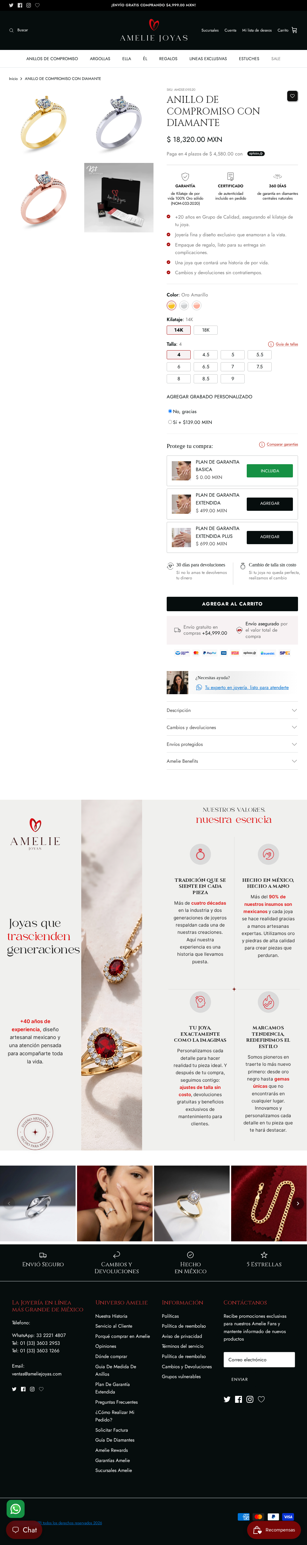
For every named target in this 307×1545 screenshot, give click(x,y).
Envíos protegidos (185, 744)
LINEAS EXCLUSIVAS (208, 59)
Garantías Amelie (112, 1460)
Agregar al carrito (270, 504)
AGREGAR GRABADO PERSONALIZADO (209, 396)
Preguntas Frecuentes (116, 1402)
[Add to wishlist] (292, 96)
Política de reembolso (184, 1326)
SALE (276, 59)
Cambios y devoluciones (191, 727)
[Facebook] (20, 5)
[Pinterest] (37, 5)
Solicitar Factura (111, 1430)
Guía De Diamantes (114, 1439)
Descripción (179, 710)
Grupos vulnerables (181, 1376)
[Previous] (9, 1203)
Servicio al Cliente (113, 1326)
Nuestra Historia (111, 1316)
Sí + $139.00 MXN (192, 422)
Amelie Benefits (182, 761)
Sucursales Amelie (113, 1470)
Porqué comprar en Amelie (122, 1336)
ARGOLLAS (100, 59)
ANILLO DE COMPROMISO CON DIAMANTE (63, 78)
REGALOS (168, 59)
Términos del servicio (183, 1346)
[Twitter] (11, 5)
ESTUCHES (249, 59)
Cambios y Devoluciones (187, 1366)
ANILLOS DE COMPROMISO (52, 59)
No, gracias (184, 411)
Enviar (239, 1379)
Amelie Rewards (111, 1450)
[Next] (298, 1203)
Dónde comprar (111, 1356)
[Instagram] (28, 5)
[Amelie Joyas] (153, 30)
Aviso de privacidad (182, 1336)
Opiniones (105, 1346)
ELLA (126, 59)
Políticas (170, 1316)
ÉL (145, 59)
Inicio (13, 78)
